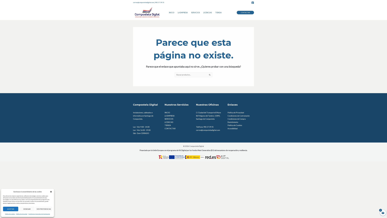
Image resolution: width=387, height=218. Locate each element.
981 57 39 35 (159, 2)
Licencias (207, 13)
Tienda (218, 13)
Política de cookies (10, 214)
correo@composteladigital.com (143, 2)
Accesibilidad (233, 128)
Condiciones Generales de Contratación (39, 214)
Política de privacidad (21, 214)
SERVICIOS (169, 119)
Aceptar (10, 209)
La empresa (183, 13)
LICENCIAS (169, 122)
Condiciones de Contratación (239, 116)
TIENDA (168, 125)
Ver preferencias (44, 209)
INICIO (167, 113)
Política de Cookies (235, 125)
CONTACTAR (170, 128)
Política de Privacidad (236, 113)
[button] (51, 192)
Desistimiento (233, 122)
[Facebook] (252, 2)
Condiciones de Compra (237, 119)
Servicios (195, 13)
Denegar (27, 209)
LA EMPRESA (170, 116)
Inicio (171, 13)
